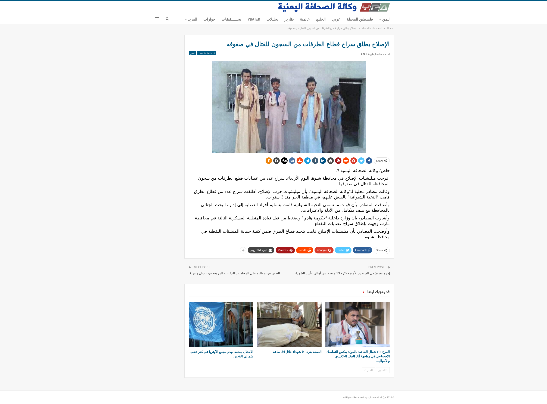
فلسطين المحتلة (360, 19)
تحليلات (272, 19)
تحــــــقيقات (231, 19)
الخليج (321, 19)
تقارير (289, 19)
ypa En (253, 19)
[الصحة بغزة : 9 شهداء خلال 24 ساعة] (289, 324)
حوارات (209, 19)
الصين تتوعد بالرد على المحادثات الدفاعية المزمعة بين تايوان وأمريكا (234, 273)
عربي (336, 19)
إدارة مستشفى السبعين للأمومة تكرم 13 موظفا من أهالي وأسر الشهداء (342, 273)
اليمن (386, 19)
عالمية (305, 19)
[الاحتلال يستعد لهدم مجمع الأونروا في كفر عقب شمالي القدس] (221, 324)
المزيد (192, 19)
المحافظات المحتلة (207, 53)
